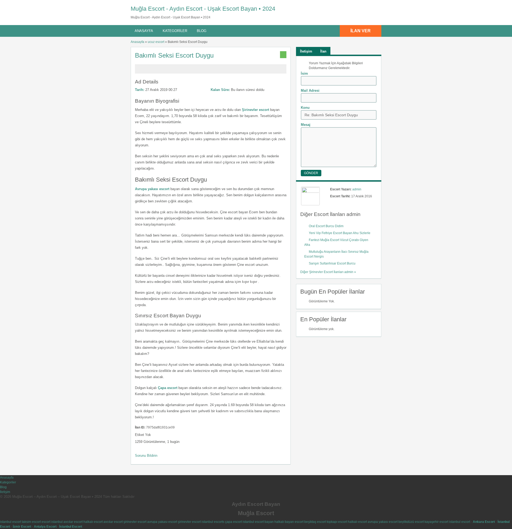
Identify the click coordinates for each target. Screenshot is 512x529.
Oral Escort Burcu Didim (326, 226)
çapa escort (233, 522)
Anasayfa (144, 31)
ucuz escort (156, 42)
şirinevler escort (134, 522)
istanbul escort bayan (258, 522)
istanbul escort (10, 522)
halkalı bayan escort (288, 522)
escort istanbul (52, 522)
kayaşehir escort (436, 522)
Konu (305, 108)
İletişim (5, 492)
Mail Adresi (310, 91)
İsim (304, 73)
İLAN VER (360, 31)
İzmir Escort (22, 526)
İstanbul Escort (70, 526)
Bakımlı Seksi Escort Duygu (175, 55)
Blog (201, 31)
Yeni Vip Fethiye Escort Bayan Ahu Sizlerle (339, 233)
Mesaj (305, 125)
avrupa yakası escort (162, 522)
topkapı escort (337, 522)
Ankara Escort (484, 522)
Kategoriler (175, 31)
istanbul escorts (213, 522)
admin (356, 189)
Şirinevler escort (255, 110)
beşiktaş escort (315, 522)
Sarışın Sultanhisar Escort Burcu (332, 263)
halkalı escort (93, 522)
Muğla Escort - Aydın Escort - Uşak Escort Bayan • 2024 (203, 8)
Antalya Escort (45, 526)
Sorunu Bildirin (146, 456)
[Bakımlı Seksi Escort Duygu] (210, 71)
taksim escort (31, 522)
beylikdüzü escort (411, 522)
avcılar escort (73, 522)
